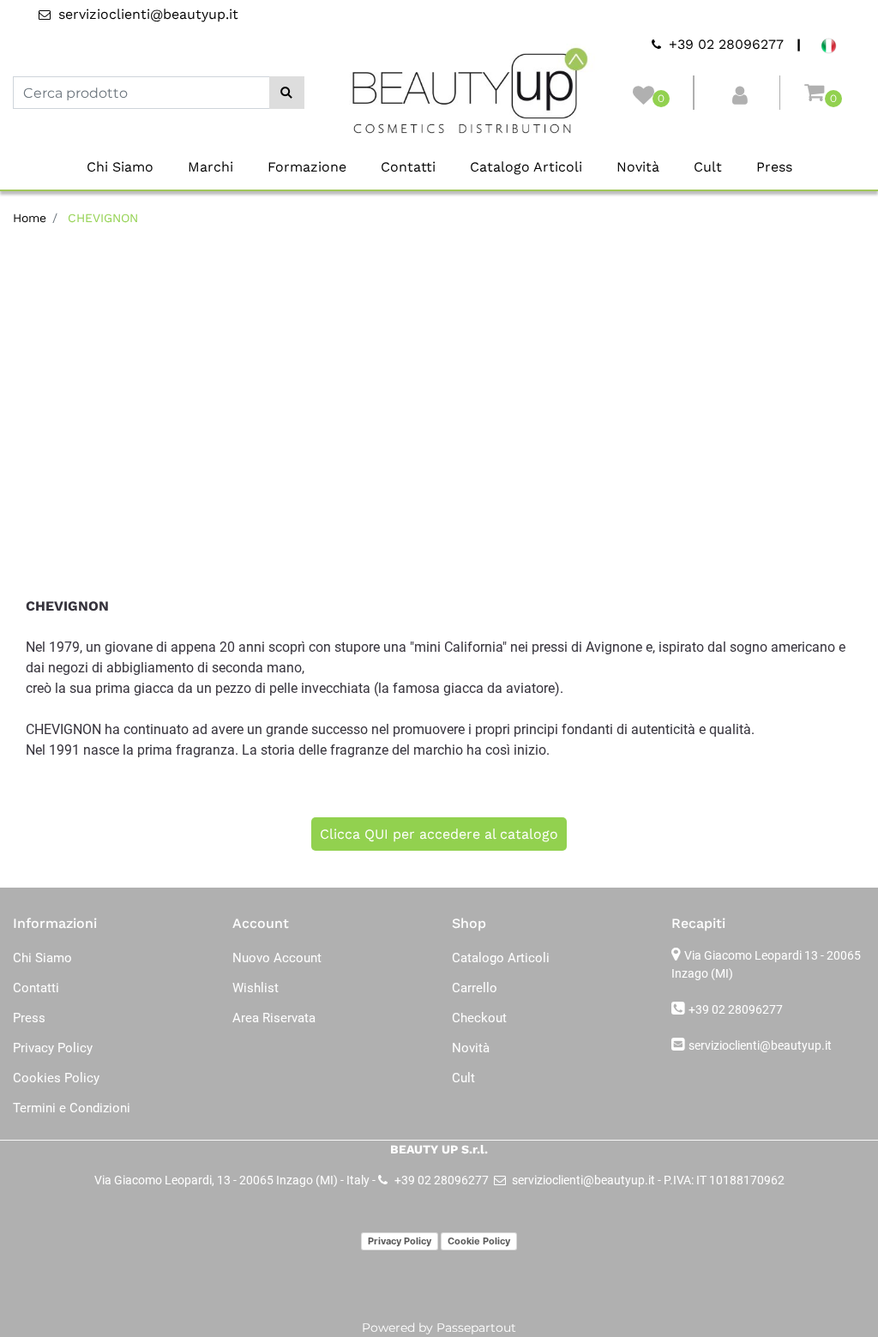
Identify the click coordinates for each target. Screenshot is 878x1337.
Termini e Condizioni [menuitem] (71, 1108)
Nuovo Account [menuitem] (277, 958)
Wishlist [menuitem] (255, 988)
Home (29, 218)
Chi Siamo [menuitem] (120, 167)
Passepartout (476, 1327)
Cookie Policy (479, 1241)
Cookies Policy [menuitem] (56, 1078)
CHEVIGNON (103, 218)
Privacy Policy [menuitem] (53, 1048)
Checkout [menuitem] (479, 1018)
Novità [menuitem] (637, 167)
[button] (286, 92)
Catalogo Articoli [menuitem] (526, 167)
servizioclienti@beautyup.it (760, 1045)
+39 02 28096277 (736, 1009)
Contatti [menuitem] (408, 167)
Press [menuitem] (774, 167)
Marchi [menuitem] (210, 167)
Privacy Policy (399, 1241)
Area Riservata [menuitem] (274, 1018)
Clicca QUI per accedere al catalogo (439, 834)
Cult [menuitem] (708, 167)
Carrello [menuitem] (474, 988)
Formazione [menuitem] (307, 167)
